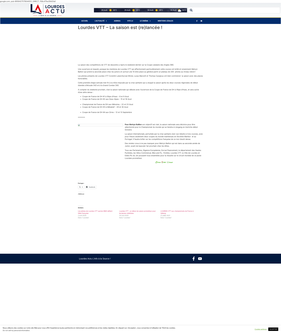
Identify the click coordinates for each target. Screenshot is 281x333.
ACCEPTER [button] (273, 329)
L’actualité (99, 21)
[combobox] (234, 10)
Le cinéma (144, 21)
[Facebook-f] (194, 259)
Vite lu (130, 21)
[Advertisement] (140, 47)
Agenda (117, 21)
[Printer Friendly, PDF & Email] (164, 162)
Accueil (84, 21)
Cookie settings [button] (261, 329)
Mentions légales (165, 21)
